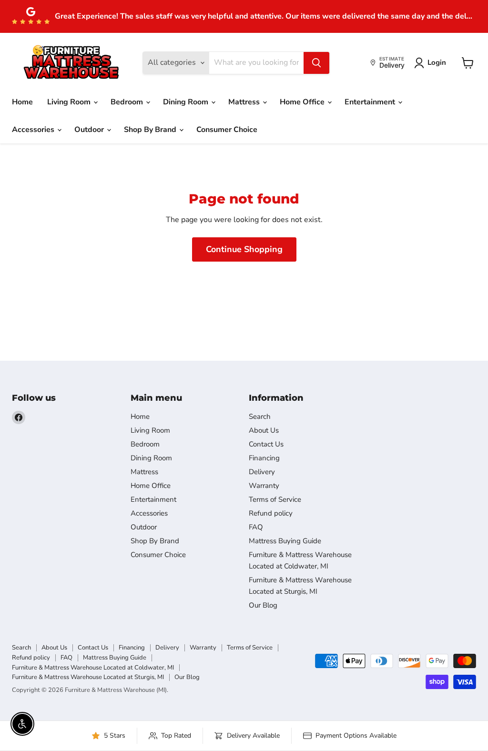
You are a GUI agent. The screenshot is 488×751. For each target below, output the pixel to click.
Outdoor (90, 129)
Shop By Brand (151, 129)
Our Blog (263, 605)
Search (260, 416)
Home (22, 102)
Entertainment (371, 102)
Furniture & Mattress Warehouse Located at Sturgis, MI (88, 677)
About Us (264, 430)
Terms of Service (275, 499)
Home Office (303, 102)
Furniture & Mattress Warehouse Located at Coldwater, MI (93, 667)
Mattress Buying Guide (285, 541)
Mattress (245, 102)
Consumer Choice (226, 129)
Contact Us (266, 444)
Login (436, 62)
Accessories (34, 129)
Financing (264, 458)
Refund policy (271, 513)
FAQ (256, 527)
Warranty (264, 485)
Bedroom (128, 102)
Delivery (262, 472)
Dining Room (186, 102)
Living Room (69, 102)
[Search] (316, 63)
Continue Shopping (244, 249)
